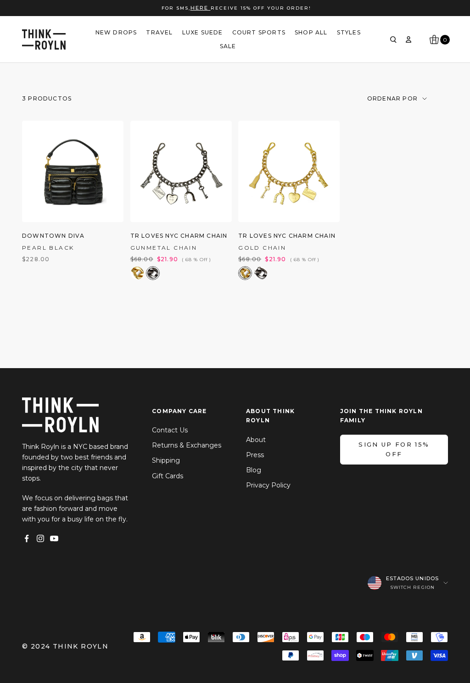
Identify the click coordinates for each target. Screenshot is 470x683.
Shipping (166, 460)
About (256, 440)
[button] (137, 273)
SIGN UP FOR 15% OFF (393, 449)
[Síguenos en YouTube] (54, 538)
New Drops (116, 32)
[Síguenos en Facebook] (26, 538)
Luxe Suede (202, 32)
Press (255, 455)
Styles (349, 32)
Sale (228, 46)
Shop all (311, 32)
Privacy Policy (268, 485)
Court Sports (258, 32)
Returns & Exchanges (186, 445)
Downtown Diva (53, 235)
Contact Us (170, 430)
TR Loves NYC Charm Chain (179, 235)
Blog (253, 470)
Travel (159, 32)
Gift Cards (167, 476)
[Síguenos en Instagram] (40, 538)
